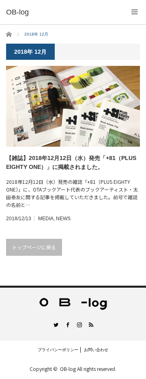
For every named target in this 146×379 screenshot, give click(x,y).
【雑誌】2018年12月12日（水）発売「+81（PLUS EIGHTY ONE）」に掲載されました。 (71, 162)
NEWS (63, 218)
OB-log (68, 368)
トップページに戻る (34, 247)
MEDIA (46, 218)
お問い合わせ (96, 349)
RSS (91, 325)
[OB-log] (17, 12)
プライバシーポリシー (58, 349)
